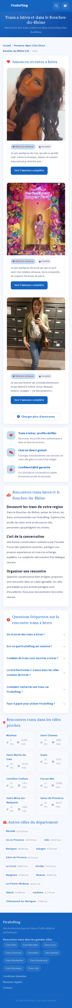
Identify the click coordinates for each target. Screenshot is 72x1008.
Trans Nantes (51, 952)
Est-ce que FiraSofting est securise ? (29, 646)
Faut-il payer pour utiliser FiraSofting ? (31, 704)
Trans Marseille (30, 945)
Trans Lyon (50, 945)
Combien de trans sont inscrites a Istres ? (32, 658)
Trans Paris (11, 945)
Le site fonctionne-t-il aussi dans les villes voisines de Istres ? (33, 672)
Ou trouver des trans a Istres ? (26, 634)
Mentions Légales (12, 982)
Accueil (7, 45)
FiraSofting (19, 5)
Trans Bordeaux (14, 968)
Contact (7, 988)
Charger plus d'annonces (38, 416)
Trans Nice (33, 952)
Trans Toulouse (13, 952)
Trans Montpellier (14, 960)
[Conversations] (65, 5)
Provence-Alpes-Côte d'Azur (29, 45)
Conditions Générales (14, 976)
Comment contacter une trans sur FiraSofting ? (28, 689)
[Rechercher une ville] (56, 5)
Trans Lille (33, 968)
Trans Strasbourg (38, 960)
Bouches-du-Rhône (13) (16, 51)
